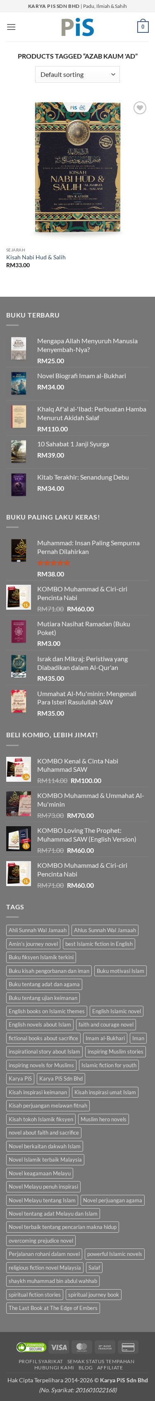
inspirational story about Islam (44, 1051)
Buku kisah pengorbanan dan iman (49, 971)
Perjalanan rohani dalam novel (44, 1254)
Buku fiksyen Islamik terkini (41, 957)
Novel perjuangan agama (112, 1200)
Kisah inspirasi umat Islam (105, 1092)
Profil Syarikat (41, 1361)
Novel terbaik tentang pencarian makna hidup (63, 1227)
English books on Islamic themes (47, 1011)
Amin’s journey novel (33, 944)
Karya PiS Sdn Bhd (61, 1078)
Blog (86, 1367)
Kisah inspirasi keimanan (38, 1092)
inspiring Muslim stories (115, 1051)
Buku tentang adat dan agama (44, 984)
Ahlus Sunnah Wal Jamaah (105, 930)
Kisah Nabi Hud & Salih (36, 257)
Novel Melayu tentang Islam (42, 1200)
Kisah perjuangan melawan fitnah (48, 1105)
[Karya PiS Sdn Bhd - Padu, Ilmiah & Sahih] (77, 27)
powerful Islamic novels (114, 1254)
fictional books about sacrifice (43, 1038)
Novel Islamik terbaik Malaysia (45, 1159)
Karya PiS (20, 1078)
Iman (138, 1038)
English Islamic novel (116, 1011)
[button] (11, 27)
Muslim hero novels (103, 1119)
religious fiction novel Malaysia (45, 1267)
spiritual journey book (93, 1294)
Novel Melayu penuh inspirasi (43, 1186)
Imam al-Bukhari (105, 1038)
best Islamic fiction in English (99, 944)
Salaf (94, 1267)
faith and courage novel (106, 1024)
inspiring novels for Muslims (41, 1065)
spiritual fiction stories (35, 1294)
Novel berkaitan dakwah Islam (45, 1146)
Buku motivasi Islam (120, 971)
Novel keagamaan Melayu (40, 1173)
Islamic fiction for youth (108, 1065)
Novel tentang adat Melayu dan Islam (53, 1213)
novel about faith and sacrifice (44, 1132)
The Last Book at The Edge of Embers (53, 1308)
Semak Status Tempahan (101, 1361)
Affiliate (110, 1367)
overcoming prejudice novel (41, 1240)
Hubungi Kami (54, 1367)
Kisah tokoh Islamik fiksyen (41, 1119)
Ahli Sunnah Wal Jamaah (38, 930)
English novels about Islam (40, 1024)
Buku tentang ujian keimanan (43, 998)
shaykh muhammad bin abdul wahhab (53, 1281)
